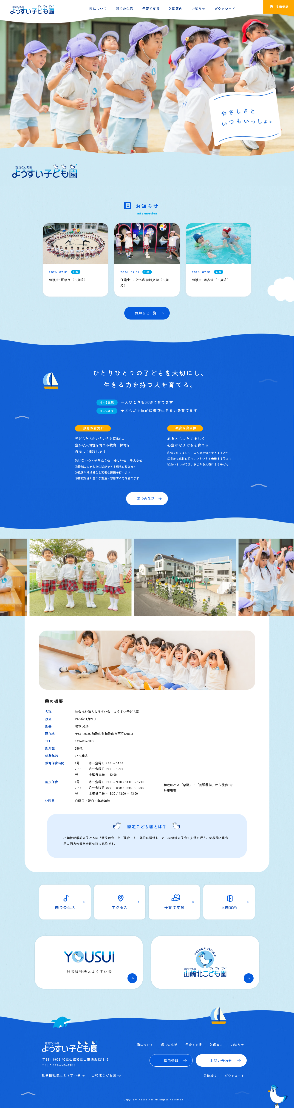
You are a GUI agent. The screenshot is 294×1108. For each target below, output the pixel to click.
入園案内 (176, 8)
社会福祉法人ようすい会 (61, 1075)
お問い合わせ (221, 1060)
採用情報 (171, 1060)
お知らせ (199, 8)
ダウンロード (224, 8)
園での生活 (124, 8)
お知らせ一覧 (146, 312)
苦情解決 (210, 1076)
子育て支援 (151, 8)
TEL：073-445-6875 (59, 1065)
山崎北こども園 (103, 1075)
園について (98, 8)
